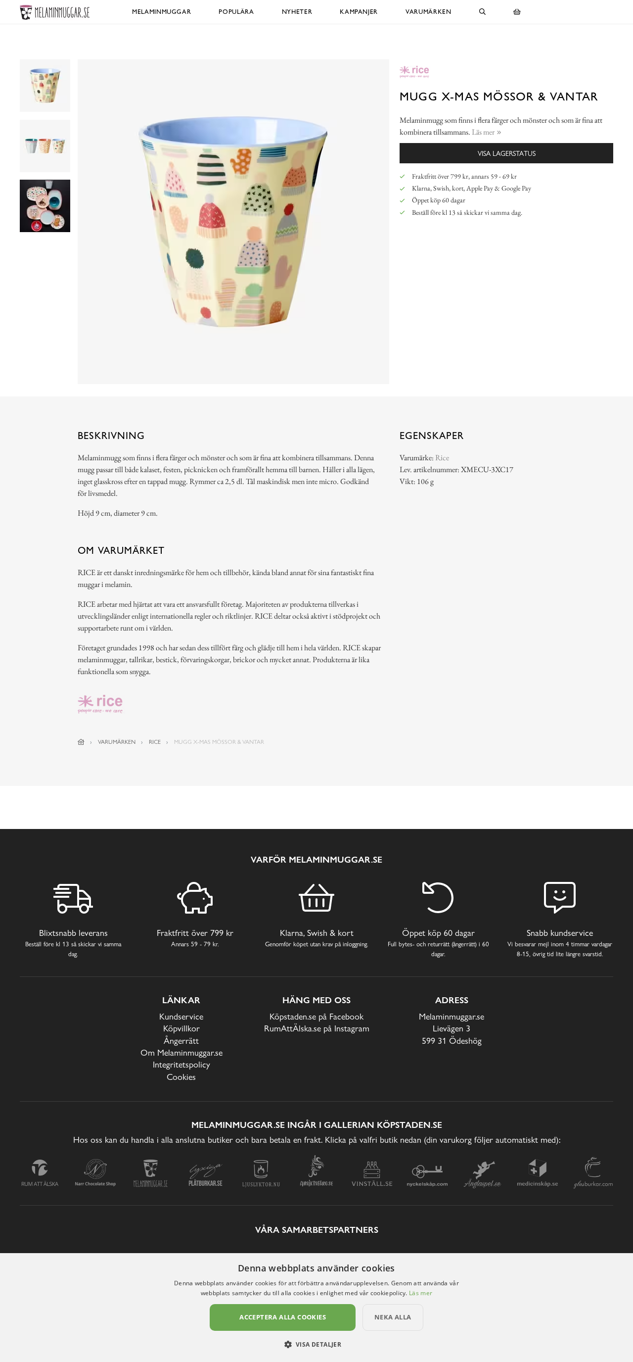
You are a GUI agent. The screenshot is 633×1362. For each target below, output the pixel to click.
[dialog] (316, 1307)
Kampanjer (359, 11)
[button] (317, 1344)
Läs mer (420, 1293)
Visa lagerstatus (507, 153)
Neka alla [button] (392, 1317)
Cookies (181, 1076)
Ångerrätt (181, 1040)
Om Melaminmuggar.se (181, 1052)
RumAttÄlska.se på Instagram (316, 1028)
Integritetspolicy (181, 1064)
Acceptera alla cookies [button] (282, 1317)
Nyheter (297, 11)
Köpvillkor (181, 1028)
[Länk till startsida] (81, 741)
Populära (236, 11)
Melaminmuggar (161, 11)
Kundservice (181, 1016)
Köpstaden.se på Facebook (316, 1016)
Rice (442, 457)
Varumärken (429, 11)
